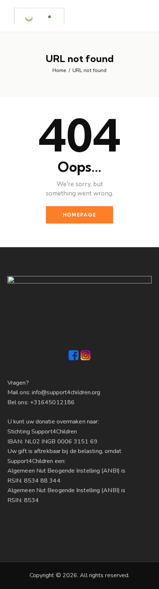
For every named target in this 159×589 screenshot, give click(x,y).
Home (59, 70)
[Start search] (146, 17)
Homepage (79, 215)
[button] (133, 15)
